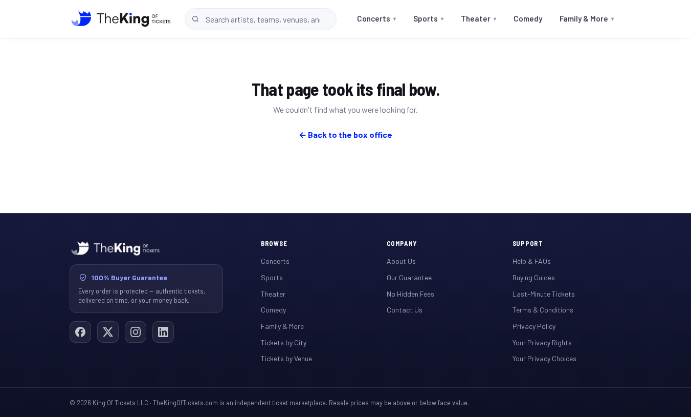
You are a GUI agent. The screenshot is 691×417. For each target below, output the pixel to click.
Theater (478, 18)
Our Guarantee (409, 277)
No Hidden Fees (410, 293)
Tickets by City (283, 342)
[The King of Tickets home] (121, 19)
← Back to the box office (345, 134)
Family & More (587, 18)
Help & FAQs (531, 261)
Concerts (376, 18)
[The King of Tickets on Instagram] (135, 332)
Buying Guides (533, 277)
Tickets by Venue (286, 358)
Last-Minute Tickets (543, 293)
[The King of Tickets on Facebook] (80, 332)
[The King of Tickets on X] (108, 332)
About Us (401, 261)
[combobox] (261, 19)
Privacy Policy (533, 326)
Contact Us (404, 309)
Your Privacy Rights (542, 342)
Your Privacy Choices (544, 358)
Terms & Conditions (542, 309)
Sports (428, 18)
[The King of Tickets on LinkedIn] (163, 332)
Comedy (528, 18)
